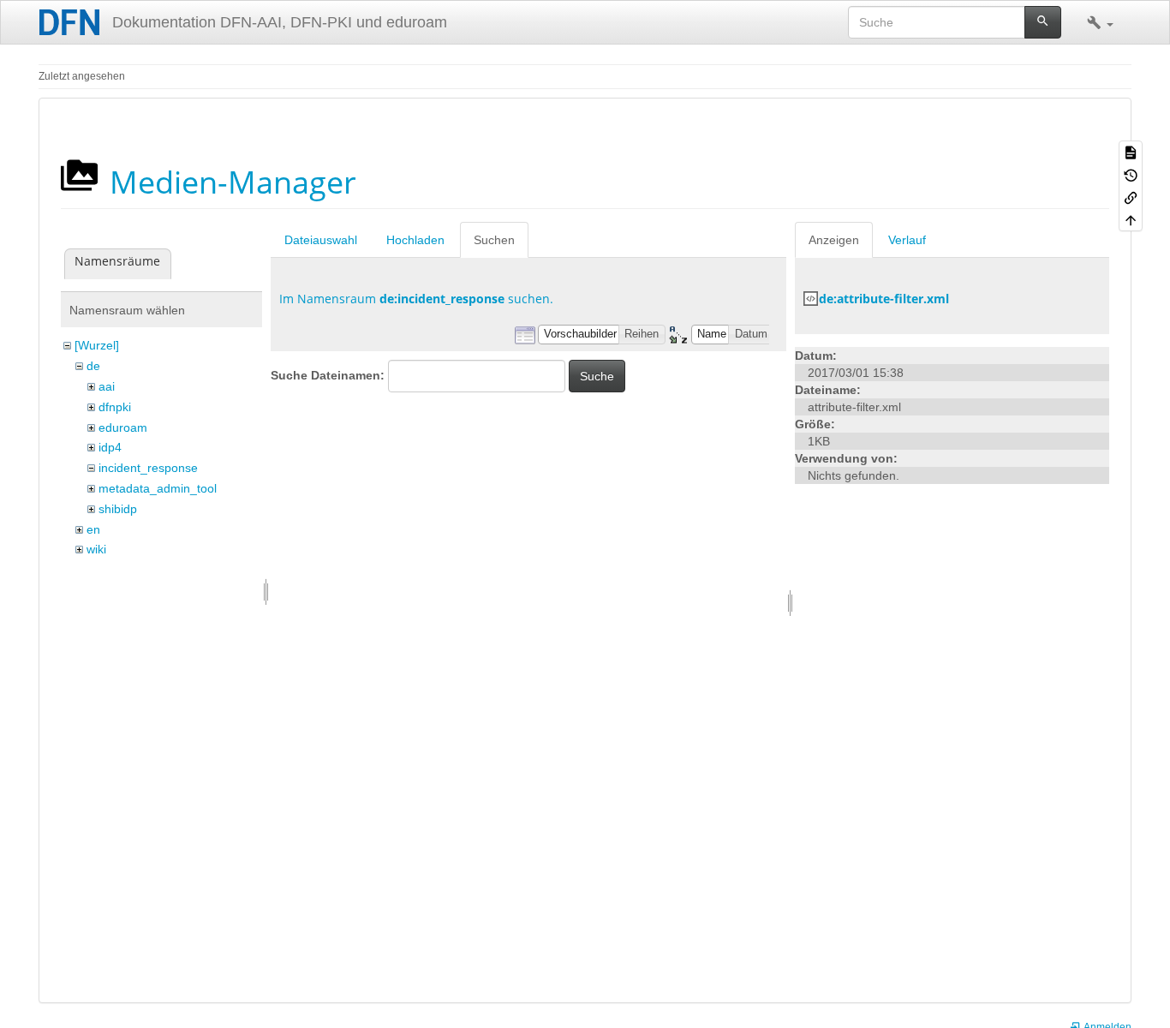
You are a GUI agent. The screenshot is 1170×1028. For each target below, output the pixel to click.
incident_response (148, 468)
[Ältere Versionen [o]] (1130, 174)
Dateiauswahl (320, 240)
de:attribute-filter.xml (884, 298)
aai (106, 386)
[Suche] (1042, 22)
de (93, 366)
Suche (597, 376)
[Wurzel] (97, 345)
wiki (96, 549)
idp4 (110, 447)
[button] (1100, 22)
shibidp (117, 509)
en (93, 529)
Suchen (494, 240)
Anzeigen (834, 240)
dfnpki (114, 407)
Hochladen (415, 240)
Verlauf (907, 240)
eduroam (122, 427)
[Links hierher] (1130, 197)
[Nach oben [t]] (1130, 219)
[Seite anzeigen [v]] (1130, 151)
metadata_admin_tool (157, 488)
